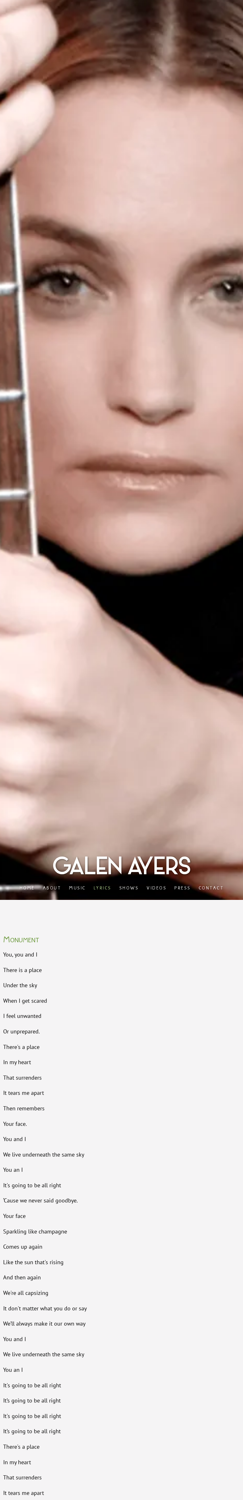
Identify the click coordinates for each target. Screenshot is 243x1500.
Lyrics (102, 887)
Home (26, 887)
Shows (129, 887)
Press (182, 887)
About (51, 887)
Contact (211, 887)
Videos (156, 887)
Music (77, 887)
